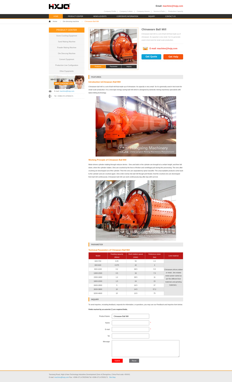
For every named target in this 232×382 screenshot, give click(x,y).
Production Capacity (175, 11)
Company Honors (143, 11)
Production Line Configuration (66, 65)
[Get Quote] (151, 56)
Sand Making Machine (66, 42)
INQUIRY (151, 16)
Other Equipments (67, 71)
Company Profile (110, 11)
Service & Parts (159, 11)
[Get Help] (173, 56)
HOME (55, 16)
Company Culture (126, 11)
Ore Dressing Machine (66, 53)
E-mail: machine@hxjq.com (163, 48)
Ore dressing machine (71, 21)
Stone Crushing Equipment (66, 36)
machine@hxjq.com (173, 6)
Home (55, 21)
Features (98, 66)
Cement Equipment (66, 59)
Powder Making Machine (66, 48)
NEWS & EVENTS (99, 16)
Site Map (112, 377)
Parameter (113, 66)
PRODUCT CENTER (75, 16)
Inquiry (129, 66)
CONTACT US (170, 16)
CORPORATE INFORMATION (127, 16)
